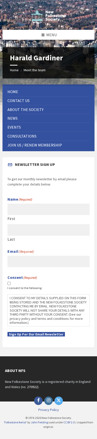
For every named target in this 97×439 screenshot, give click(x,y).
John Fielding (39, 422)
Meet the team (35, 70)
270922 (32, 387)
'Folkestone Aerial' (15, 422)
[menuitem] (48, 91)
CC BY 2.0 (69, 422)
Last (11, 239)
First (11, 218)
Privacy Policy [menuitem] (48, 409)
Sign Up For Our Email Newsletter (36, 334)
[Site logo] (48, 19)
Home (14, 70)
